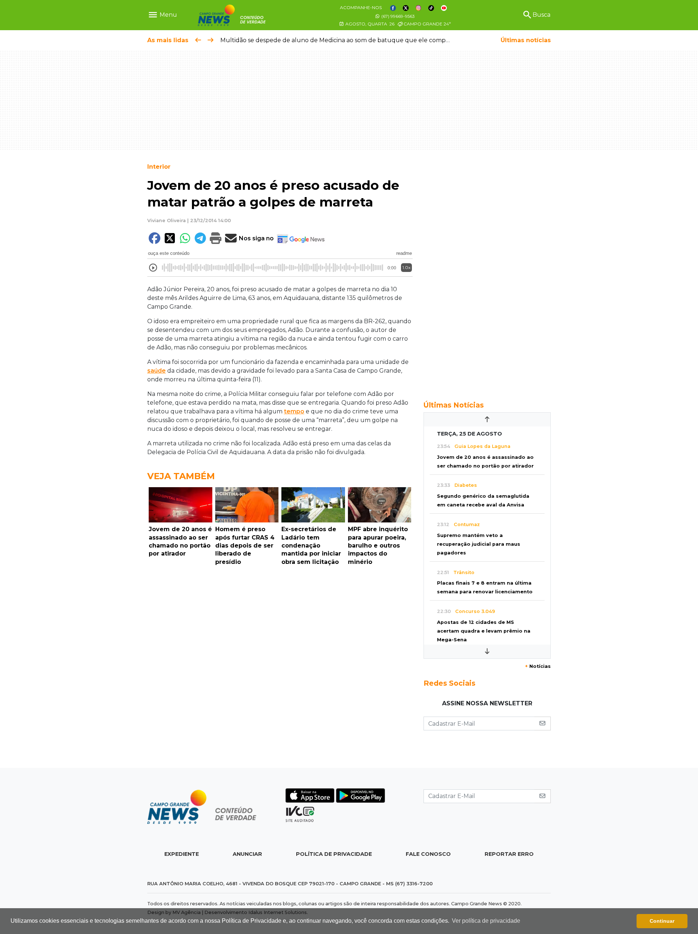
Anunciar (247, 854)
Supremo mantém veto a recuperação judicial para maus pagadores (478, 544)
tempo (294, 411)
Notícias (538, 666)
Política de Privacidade (334, 854)
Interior (159, 166)
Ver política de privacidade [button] (486, 921)
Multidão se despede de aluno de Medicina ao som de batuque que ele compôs (336, 40)
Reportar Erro (509, 854)
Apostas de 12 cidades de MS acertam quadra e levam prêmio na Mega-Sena (483, 631)
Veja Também (181, 476)
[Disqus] (280, 668)
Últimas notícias (526, 40)
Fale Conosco (428, 854)
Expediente (181, 854)
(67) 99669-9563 (397, 16)
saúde (156, 370)
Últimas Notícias (454, 405)
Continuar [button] (662, 921)
